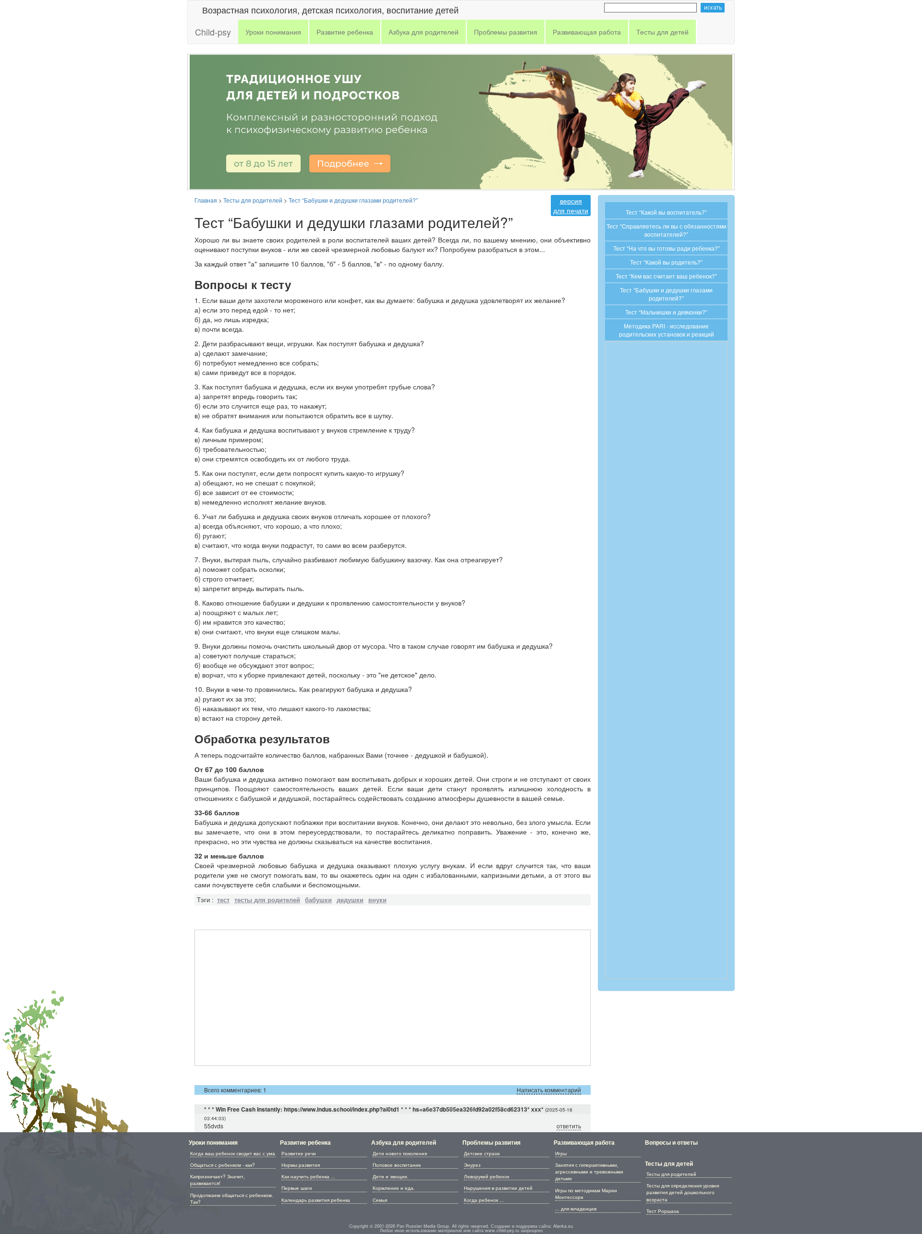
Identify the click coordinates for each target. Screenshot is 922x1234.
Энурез (472, 1164)
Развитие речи (298, 1153)
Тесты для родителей (671, 1174)
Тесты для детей (669, 1163)
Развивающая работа (584, 1142)
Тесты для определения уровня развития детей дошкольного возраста (682, 1192)
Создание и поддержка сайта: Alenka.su (532, 1226)
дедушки (350, 899)
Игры (561, 1153)
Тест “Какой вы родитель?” (666, 262)
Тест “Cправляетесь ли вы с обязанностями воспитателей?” (667, 230)
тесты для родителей (267, 899)
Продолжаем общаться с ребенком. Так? (231, 1198)
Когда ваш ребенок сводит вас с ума (232, 1153)
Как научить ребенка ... (308, 1176)
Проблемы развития (491, 1142)
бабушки (318, 899)
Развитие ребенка (305, 1142)
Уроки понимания (213, 1142)
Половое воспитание (397, 1164)
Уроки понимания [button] (273, 31)
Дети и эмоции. (391, 1176)
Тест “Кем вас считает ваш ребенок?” (666, 276)
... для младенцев (575, 1208)
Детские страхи (482, 1153)
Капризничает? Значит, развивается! (217, 1179)
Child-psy (213, 31)
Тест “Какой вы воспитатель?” (666, 212)
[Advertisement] (392, 998)
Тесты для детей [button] (662, 31)
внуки (377, 899)
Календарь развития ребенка (315, 1200)
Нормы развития (300, 1164)
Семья (380, 1200)
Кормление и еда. (394, 1188)
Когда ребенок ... (484, 1200)
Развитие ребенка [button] (344, 31)
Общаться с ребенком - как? (222, 1164)
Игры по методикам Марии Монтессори (586, 1193)
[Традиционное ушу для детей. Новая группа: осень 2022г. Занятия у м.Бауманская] (461, 120)
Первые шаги (296, 1188)
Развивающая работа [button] (587, 31)
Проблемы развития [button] (505, 31)
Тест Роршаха (662, 1211)
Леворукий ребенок (486, 1176)
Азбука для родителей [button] (423, 31)
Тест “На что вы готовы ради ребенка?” (666, 248)
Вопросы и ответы (671, 1142)
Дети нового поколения (400, 1153)
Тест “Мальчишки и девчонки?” (666, 312)
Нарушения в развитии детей (498, 1188)
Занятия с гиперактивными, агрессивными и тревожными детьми (589, 1171)
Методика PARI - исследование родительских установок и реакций (666, 330)
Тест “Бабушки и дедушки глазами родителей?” (666, 294)
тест (223, 899)
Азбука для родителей (403, 1142)
